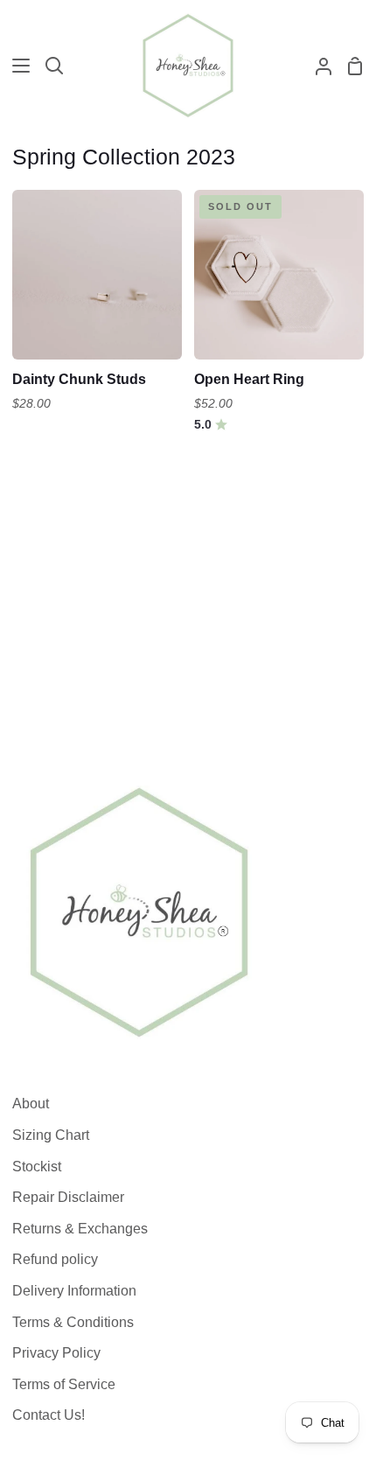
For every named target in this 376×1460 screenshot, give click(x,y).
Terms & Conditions (73, 1322)
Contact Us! (48, 1415)
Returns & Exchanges (80, 1228)
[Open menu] (15, 65)
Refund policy (55, 1259)
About (30, 1103)
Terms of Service (63, 1384)
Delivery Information (74, 1290)
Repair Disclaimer (68, 1197)
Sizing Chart (50, 1135)
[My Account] (316, 65)
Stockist (36, 1166)
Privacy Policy (56, 1352)
